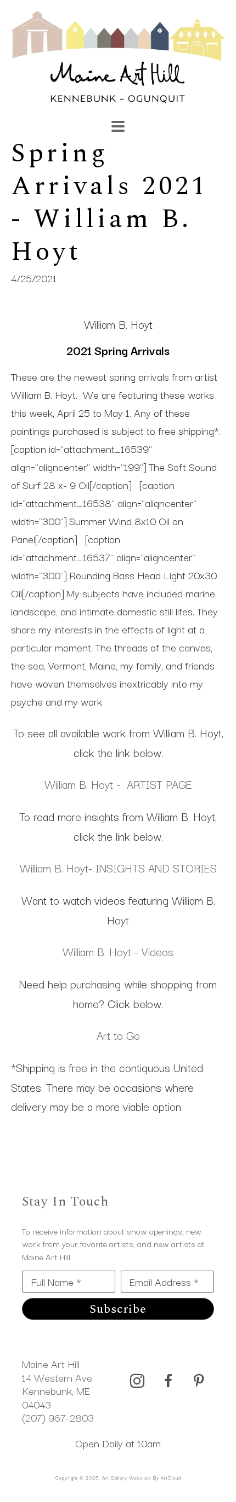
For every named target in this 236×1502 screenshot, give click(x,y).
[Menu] (118, 126)
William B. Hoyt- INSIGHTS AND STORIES (118, 867)
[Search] (164, 120)
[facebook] (168, 1381)
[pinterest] (199, 1381)
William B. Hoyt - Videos (118, 951)
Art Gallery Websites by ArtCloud (141, 1477)
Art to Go (118, 1035)
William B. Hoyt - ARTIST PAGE (118, 784)
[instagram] (137, 1381)
